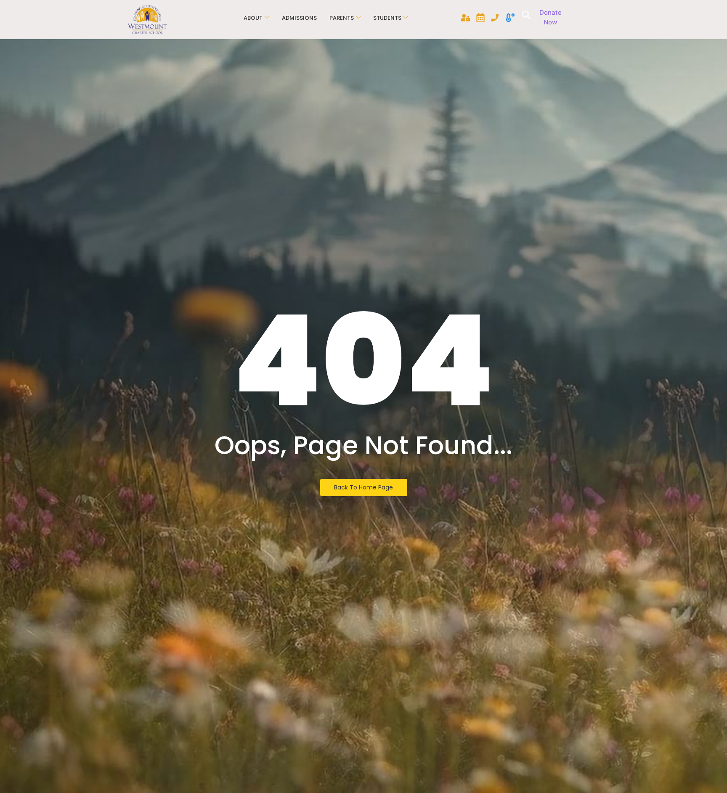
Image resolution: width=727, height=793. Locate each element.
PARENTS (341, 18)
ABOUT (253, 18)
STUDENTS (387, 18)
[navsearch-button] (525, 16)
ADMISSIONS (299, 18)
